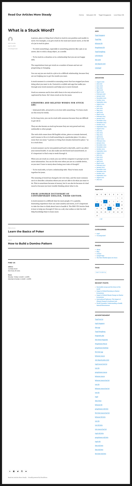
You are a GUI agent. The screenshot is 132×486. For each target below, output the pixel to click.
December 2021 (101, 169)
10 (97, 205)
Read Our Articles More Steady (29, 14)
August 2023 (100, 129)
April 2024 (100, 112)
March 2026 (100, 92)
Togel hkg (98, 39)
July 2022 (99, 155)
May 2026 (100, 88)
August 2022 (100, 153)
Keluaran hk (98, 43)
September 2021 (101, 175)
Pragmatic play (99, 335)
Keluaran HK (91, 15)
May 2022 (100, 159)
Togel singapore (100, 35)
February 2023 (101, 141)
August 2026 (100, 82)
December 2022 (101, 145)
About (98, 249)
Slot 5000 (98, 60)
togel (98, 233)
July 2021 (99, 179)
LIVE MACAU (99, 56)
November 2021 (101, 171)
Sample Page (100, 256)
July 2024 (99, 106)
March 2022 (100, 163)
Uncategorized (12, 48)
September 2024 (102, 102)
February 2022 (101, 165)
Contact (99, 254)
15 (117, 205)
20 (109, 208)
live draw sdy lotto (100, 454)
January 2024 (101, 118)
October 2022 (101, 149)
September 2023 (101, 127)
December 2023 (101, 120)
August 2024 (100, 104)
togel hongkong (101, 272)
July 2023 (99, 131)
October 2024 (101, 100)
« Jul (100, 219)
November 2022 (101, 147)
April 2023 (100, 137)
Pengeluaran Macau (101, 344)
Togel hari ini (99, 319)
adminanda (12, 43)
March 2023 (100, 139)
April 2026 (100, 90)
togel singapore (100, 323)
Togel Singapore (105, 15)
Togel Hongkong (100, 331)
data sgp (97, 327)
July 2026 (99, 84)
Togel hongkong (100, 51)
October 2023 (101, 124)
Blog (98, 252)
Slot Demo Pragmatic (101, 340)
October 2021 (101, 173)
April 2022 (100, 161)
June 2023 (100, 133)
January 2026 (101, 96)
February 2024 (101, 116)
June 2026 (100, 86)
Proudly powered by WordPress (37, 477)
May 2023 (99, 135)
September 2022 (102, 151)
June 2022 (100, 157)
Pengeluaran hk (100, 47)
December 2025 (101, 98)
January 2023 (101, 143)
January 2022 (101, 167)
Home (81, 15)
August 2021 (100, 177)
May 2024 (100, 110)
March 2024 (100, 114)
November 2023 (101, 122)
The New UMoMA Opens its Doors (107, 258)
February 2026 (101, 94)
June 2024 (100, 108)
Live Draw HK (119, 15)
